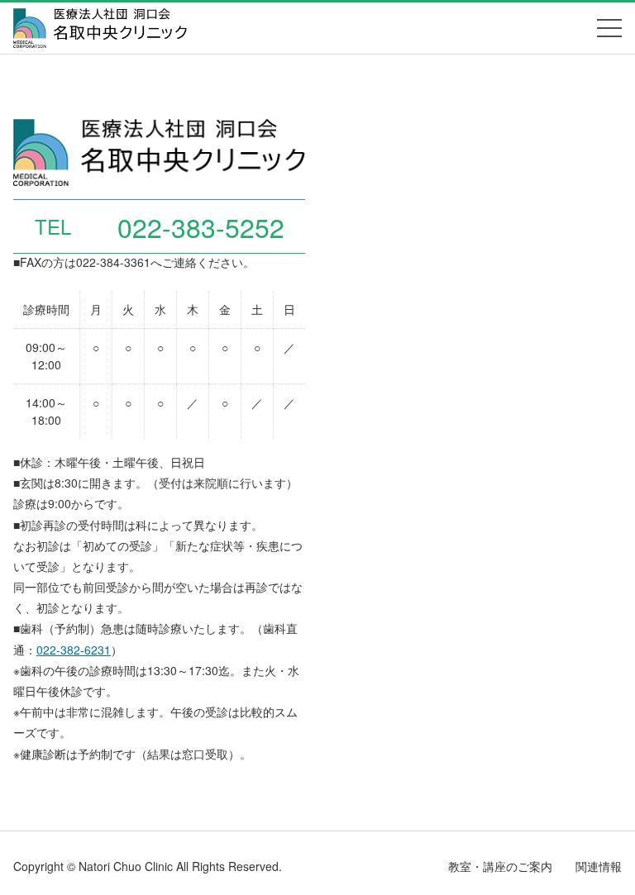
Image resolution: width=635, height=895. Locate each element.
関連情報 (598, 866)
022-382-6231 (73, 649)
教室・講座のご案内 (500, 866)
